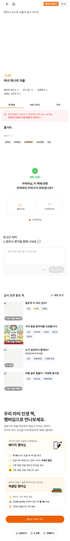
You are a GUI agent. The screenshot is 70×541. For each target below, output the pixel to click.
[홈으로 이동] (13, 4)
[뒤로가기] (7, 4)
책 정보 (11, 104)
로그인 (63, 4)
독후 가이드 (35, 104)
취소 (44, 269)
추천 (58, 104)
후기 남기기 (56, 269)
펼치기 (7, 136)
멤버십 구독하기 (51, 4)
